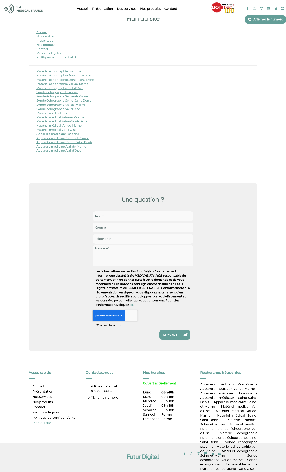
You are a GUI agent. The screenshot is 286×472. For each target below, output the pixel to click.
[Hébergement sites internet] (143, 464)
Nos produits (150, 8)
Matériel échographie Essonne (58, 71)
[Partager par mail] (275, 8)
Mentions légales (48, 53)
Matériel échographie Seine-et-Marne (63, 75)
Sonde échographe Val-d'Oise (58, 109)
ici (131, 304)
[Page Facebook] (247, 8)
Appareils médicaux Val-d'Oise (58, 150)
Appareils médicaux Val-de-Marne (61, 146)
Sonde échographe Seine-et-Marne (62, 96)
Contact (170, 8)
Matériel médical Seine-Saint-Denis (62, 121)
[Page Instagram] (261, 8)
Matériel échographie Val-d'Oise (59, 88)
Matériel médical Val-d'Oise (56, 129)
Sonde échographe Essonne (57, 92)
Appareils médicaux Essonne (57, 134)
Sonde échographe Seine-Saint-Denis (63, 100)
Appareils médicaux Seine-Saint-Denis (64, 142)
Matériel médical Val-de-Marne (59, 125)
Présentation (102, 8)
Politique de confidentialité (56, 57)
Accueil (82, 8)
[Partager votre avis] (282, 8)
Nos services (126, 8)
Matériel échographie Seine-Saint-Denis (65, 79)
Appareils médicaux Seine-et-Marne (62, 138)
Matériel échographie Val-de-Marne (62, 84)
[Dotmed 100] (222, 7)
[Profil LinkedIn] (268, 8)
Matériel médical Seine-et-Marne (60, 117)
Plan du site (41, 423)
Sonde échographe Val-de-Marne (60, 104)
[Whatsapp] (254, 8)
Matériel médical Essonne (55, 113)
